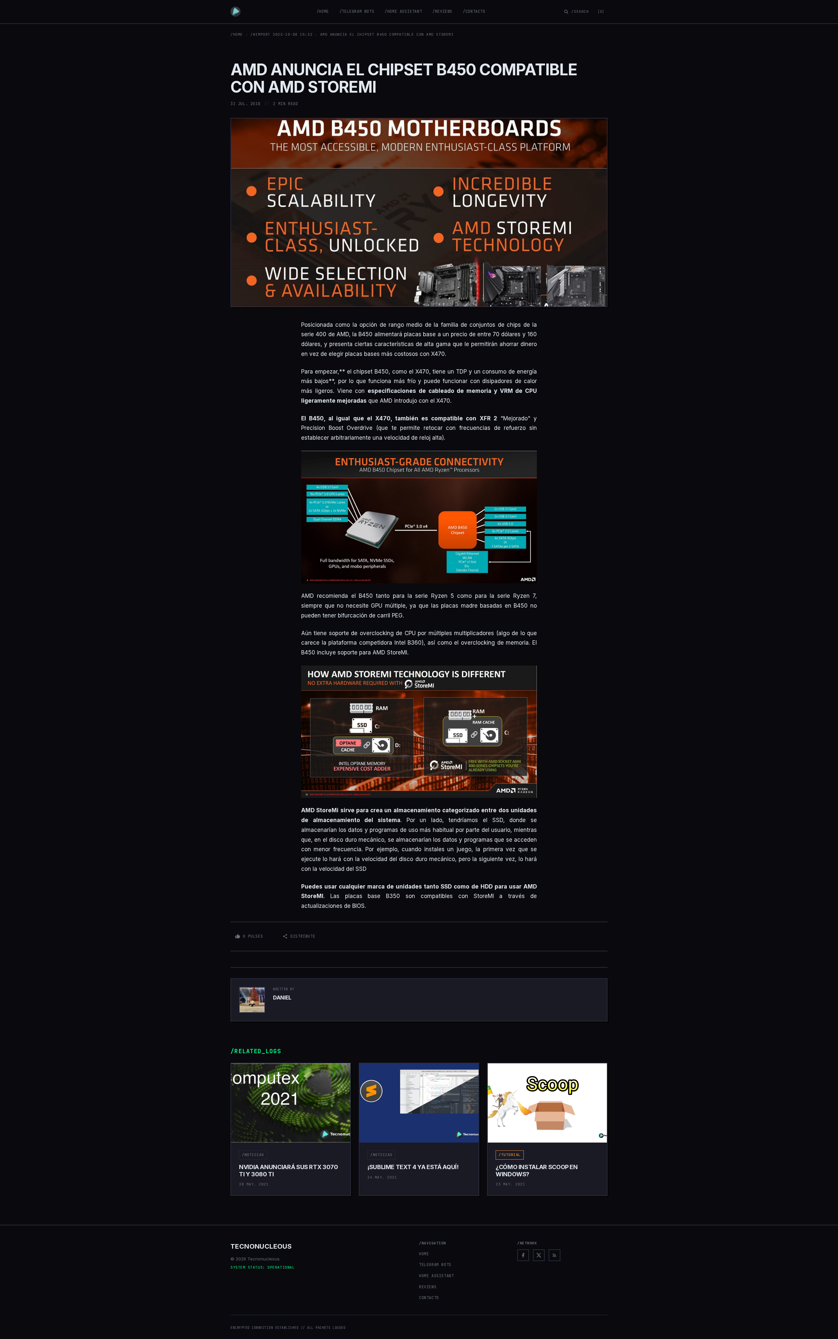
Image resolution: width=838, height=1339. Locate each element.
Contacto (429, 1297)
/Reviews (442, 11)
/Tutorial (510, 1154)
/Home (323, 11)
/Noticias (253, 1154)
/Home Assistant (403, 11)
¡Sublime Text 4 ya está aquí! (413, 1167)
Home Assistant (436, 1275)
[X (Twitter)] (539, 1255)
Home (424, 1253)
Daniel (282, 997)
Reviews (427, 1287)
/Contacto (474, 11)
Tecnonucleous (261, 1246)
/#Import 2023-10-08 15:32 (281, 34)
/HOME (236, 34)
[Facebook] (523, 1255)
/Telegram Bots (356, 11)
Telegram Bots (435, 1264)
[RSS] (554, 1255)
